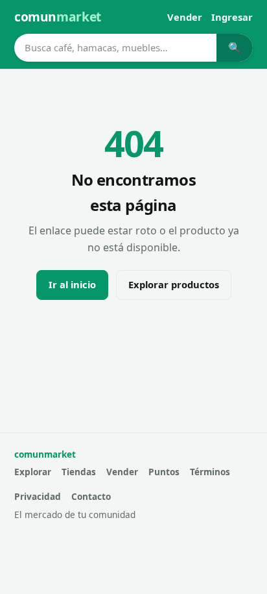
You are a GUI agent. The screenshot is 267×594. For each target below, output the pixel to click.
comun (57, 16)
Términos (210, 471)
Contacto (91, 496)
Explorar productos (173, 284)
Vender (184, 16)
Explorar (32, 471)
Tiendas (79, 471)
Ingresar (232, 16)
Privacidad (37, 496)
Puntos (164, 471)
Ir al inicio (72, 284)
